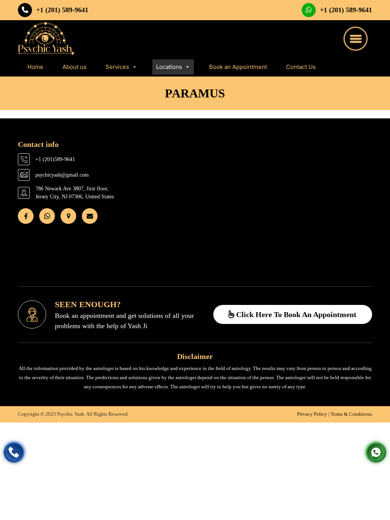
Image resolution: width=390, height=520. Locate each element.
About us (74, 66)
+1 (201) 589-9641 (62, 10)
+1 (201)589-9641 (55, 159)
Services (117, 66)
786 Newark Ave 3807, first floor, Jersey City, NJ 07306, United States (74, 192)
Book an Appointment (238, 66)
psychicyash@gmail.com (62, 175)
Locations (169, 66)
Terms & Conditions (351, 414)
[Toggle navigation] (355, 39)
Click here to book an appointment (295, 314)
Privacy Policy (312, 414)
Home (35, 66)
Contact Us (301, 66)
